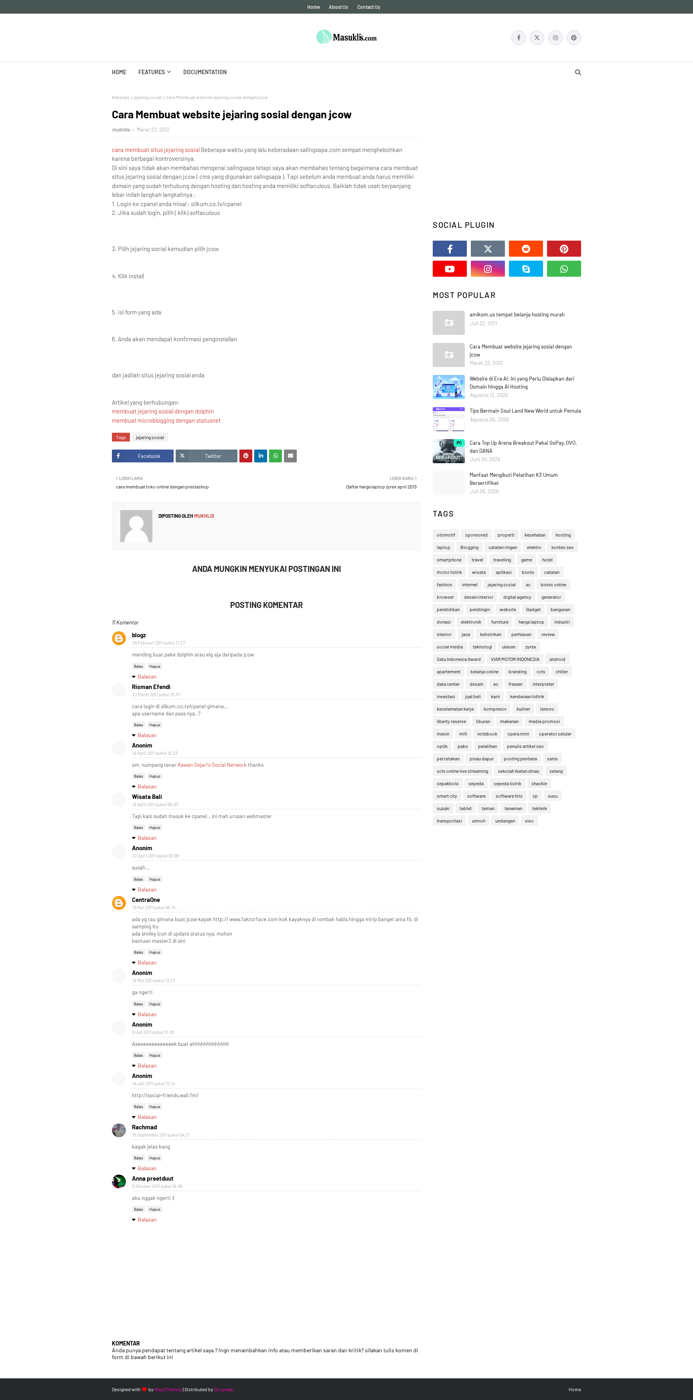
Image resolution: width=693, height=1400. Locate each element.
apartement (448, 671)
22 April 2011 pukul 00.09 (155, 855)
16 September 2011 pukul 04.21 (161, 1134)
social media (450, 646)
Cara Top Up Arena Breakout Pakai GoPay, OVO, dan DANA (523, 447)
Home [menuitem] (119, 72)
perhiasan (521, 634)
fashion (444, 584)
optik (442, 746)
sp (535, 795)
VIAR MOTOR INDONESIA (515, 659)
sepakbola (447, 783)
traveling (502, 559)
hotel (547, 559)
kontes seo (562, 547)
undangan (505, 820)
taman (488, 808)
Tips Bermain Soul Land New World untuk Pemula (525, 410)
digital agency (517, 597)
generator (551, 597)
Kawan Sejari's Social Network (212, 765)
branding (518, 671)
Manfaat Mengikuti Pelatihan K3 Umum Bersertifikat (514, 479)
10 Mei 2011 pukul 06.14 (153, 907)
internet (470, 584)
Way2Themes (168, 1389)
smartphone (449, 559)
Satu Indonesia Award (459, 659)
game (526, 559)
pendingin (480, 609)
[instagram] (555, 37)
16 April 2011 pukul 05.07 (155, 804)
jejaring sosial (148, 97)
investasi (446, 696)
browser (445, 597)
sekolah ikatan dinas (518, 771)
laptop (443, 547)
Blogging (469, 547)
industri (562, 621)
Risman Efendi (151, 686)
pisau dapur (482, 758)
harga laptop (531, 621)
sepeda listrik (507, 783)
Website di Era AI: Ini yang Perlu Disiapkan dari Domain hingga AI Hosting (522, 382)
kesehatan (535, 534)
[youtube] (450, 269)
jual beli (473, 696)
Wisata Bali (147, 796)
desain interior (478, 597)
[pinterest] (574, 37)
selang (556, 771)
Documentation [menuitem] (205, 72)
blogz (139, 634)
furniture (500, 621)
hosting (563, 534)
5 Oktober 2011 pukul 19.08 (157, 1186)
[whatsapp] (564, 269)
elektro (534, 547)
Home (313, 7)
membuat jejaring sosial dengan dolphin (163, 411)
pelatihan (487, 746)
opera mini (518, 733)
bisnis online (553, 584)
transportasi (449, 820)
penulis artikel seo (525, 746)
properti (506, 534)
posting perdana (520, 758)
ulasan (508, 646)
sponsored (476, 534)
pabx (463, 746)
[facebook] (518, 37)
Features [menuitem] (151, 72)
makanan (509, 721)
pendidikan (448, 609)
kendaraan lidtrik (527, 696)
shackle (539, 783)
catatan (551, 572)
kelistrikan (490, 634)
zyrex (530, 646)
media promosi (544, 721)
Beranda (120, 97)
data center (448, 684)
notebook (487, 733)
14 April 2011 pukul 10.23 (155, 753)
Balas (138, 666)
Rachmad (144, 1127)
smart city (447, 795)
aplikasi (504, 572)
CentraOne (146, 899)
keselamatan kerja (455, 708)
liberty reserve (451, 721)
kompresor (495, 708)
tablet (466, 808)
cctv (541, 671)
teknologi (482, 646)
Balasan (147, 676)
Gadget (533, 609)
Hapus (154, 666)
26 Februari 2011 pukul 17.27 (158, 642)
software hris (509, 795)
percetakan (448, 758)
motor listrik (449, 572)
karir (495, 696)
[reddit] (526, 249)
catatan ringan (502, 547)
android (557, 659)
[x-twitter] (537, 37)
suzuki (443, 808)
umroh (478, 820)
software (476, 795)
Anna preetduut (153, 1178)
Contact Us (368, 7)
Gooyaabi (224, 1389)
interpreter (543, 684)
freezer (516, 684)
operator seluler (555, 733)
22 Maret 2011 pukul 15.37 (156, 694)
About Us (338, 7)
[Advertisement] (507, 150)
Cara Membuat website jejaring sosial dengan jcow (521, 350)
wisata (479, 572)
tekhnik (539, 808)
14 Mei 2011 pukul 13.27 (153, 980)
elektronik (471, 621)
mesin (443, 733)
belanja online (484, 671)
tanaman (513, 808)
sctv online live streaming (462, 771)
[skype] (526, 269)
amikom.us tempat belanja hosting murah (517, 314)
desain (476, 684)
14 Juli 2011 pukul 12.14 (153, 1083)
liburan (483, 721)
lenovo (547, 708)
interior (444, 634)
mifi (463, 733)
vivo (529, 820)
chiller (561, 671)
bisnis (528, 572)
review (548, 634)
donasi (444, 621)
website (508, 609)
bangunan (560, 609)
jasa (466, 634)
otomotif (446, 534)
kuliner (523, 708)
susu (552, 795)
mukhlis (121, 129)
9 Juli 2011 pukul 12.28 (153, 1032)
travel (477, 559)
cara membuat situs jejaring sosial (156, 149)
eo (495, 684)
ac (528, 584)
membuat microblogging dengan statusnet (166, 420)
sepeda (476, 783)
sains (552, 758)
